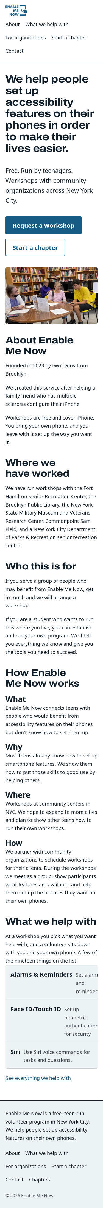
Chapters (39, 1179)
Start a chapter (69, 37)
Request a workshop (43, 225)
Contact (14, 50)
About (12, 24)
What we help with (47, 24)
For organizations (25, 37)
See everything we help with (38, 1078)
